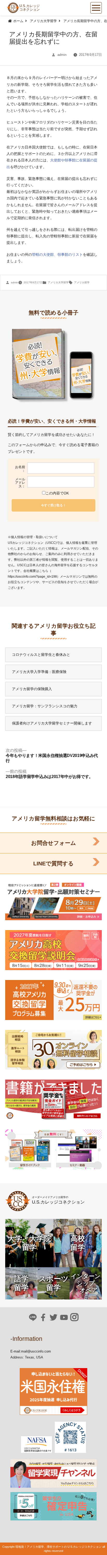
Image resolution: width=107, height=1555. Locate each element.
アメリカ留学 (82, 282)
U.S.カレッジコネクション (29, 7)
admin (61, 55)
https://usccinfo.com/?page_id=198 (32, 576)
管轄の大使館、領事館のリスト (57, 254)
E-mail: (15, 1351)
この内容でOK (57, 493)
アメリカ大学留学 (58, 282)
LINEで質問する (53, 863)
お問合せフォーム (53, 843)
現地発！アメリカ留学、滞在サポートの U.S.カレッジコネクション (58, 1546)
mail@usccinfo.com (36, 1351)
